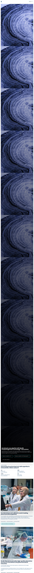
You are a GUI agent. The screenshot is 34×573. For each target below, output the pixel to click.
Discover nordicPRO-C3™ (7, 456)
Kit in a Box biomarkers (16, 521)
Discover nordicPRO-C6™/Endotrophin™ (21, 456)
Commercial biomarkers (10, 521)
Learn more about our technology (7, 523)
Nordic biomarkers (3, 521)
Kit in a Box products (6, 459)
